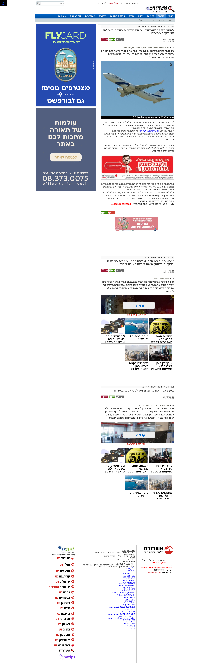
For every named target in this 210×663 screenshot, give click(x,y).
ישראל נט (131, 570)
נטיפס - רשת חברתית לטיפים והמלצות (121, 615)
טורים (131, 16)
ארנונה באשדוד (129, 603)
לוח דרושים (75, 16)
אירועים (102, 16)
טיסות (167, 48)
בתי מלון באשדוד (129, 573)
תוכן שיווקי (131, 563)
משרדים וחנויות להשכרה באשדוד (123, 592)
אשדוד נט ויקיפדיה (128, 611)
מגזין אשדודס (112, 567)
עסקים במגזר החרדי (118, 563)
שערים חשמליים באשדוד (126, 606)
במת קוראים (120, 560)
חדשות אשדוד (156, 26)
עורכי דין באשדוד (129, 604)
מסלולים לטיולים (129, 620)
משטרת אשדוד (164, 405)
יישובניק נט (131, 575)
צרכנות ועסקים (117, 16)
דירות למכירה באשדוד (127, 584)
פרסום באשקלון (129, 589)
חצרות (126, 552)
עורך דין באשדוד (129, 623)
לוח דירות (90, 16)
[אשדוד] (160, 13)
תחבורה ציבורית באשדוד (104, 565)
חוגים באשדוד (130, 601)
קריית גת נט (131, 625)
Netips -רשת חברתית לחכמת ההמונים (121, 608)
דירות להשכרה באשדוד (126, 585)
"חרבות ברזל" (153, 48)
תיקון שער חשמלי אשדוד (126, 616)
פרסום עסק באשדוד (128, 587)
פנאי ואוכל (119, 565)
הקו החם (102, 567)
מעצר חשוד (154, 405)
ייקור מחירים (127, 48)
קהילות (150, 16)
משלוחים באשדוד (128, 580)
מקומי (170, 20)
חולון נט (132, 627)
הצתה (161, 279)
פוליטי (148, 20)
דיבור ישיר (131, 560)
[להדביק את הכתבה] (111, 214)
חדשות (161, 16)
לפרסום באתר (101, 3)
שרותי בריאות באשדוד (127, 596)
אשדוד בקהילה (128, 551)
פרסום (132, 628)
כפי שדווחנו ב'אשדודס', (149, 131)
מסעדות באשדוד (129, 582)
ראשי (170, 16)
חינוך (133, 552)
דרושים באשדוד (129, 599)
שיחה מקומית (87, 565)
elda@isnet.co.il (154, 572)
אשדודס (169, 26)
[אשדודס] (155, 554)
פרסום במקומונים (129, 577)
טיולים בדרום (130, 622)
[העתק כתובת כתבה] (119, 40)
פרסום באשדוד (129, 610)
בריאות (118, 552)
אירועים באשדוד (129, 598)
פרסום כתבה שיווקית (127, 613)
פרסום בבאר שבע (128, 591)
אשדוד (156, 279)
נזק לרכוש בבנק (144, 405)
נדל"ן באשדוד (130, 568)
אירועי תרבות (130, 565)
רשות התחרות (137, 48)
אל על (145, 48)
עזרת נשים (124, 567)
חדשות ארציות (158, 20)
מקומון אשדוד (130, 579)
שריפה (167, 279)
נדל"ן (140, 16)
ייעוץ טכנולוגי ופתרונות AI (126, 594)
